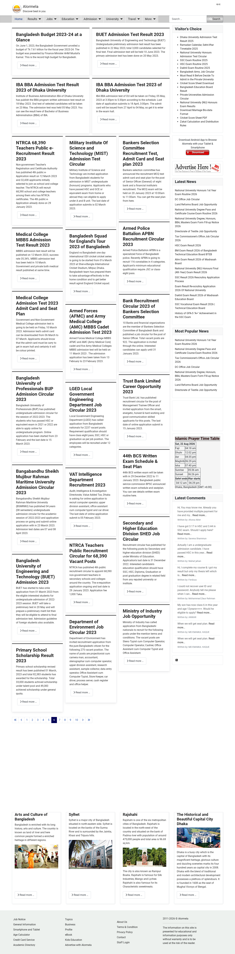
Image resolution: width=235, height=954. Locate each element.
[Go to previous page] (21, 720)
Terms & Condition (127, 927)
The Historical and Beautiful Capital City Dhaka (195, 819)
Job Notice (19, 919)
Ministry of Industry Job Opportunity (142, 613)
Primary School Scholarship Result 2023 (35, 655)
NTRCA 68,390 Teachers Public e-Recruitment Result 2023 (35, 151)
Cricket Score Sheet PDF (193, 117)
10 (76, 719)
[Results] (39, 19)
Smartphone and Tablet (26, 929)
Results (32, 19)
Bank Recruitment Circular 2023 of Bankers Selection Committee (141, 309)
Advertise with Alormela (78, 944)
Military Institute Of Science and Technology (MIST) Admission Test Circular (88, 153)
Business (70, 924)
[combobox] (188, 19)
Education (68, 19)
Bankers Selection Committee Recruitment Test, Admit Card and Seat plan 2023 (143, 153)
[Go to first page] (15, 720)
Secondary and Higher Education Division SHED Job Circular (141, 531)
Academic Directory (24, 944)
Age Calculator (21, 934)
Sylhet (74, 814)
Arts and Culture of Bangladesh (31, 816)
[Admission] (99, 19)
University (112, 19)
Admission (90, 19)
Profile (68, 929)
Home (19, 19)
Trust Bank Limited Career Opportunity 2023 (142, 386)
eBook (68, 934)
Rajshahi (130, 814)
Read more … (29, 65)
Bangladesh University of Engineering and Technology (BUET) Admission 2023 (35, 571)
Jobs (49, 19)
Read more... (199, 515)
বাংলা (218, 4)
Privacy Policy (125, 932)
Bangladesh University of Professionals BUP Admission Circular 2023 (35, 388)
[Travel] (138, 19)
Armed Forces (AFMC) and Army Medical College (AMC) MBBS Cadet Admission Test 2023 (90, 321)
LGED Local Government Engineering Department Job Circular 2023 (85, 399)
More (148, 19)
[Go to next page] (83, 720)
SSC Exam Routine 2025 (194, 60)
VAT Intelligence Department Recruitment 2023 (87, 480)
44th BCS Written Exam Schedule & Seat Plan (140, 461)
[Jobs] (55, 19)
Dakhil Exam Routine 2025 (195, 67)
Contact (121, 937)
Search (216, 18)
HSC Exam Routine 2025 (194, 64)
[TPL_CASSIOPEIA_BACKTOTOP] (229, 948)
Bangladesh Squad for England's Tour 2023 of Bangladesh (89, 241)
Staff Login (123, 942)
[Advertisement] (91, 771)
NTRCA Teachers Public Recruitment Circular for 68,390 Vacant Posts (88, 553)
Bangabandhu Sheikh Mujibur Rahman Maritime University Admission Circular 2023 (37, 482)
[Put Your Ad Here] (197, 168)
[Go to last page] (89, 720)
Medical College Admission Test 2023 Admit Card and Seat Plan (37, 306)
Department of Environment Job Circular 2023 (86, 627)
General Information (24, 924)
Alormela (30, 6)
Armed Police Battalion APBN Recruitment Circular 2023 (143, 236)
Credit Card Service (24, 939)
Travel (132, 19)
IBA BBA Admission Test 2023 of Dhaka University (129, 87)
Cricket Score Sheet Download (197, 83)
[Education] (76, 19)
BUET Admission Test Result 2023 (130, 34)
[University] (121, 19)
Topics (69, 919)
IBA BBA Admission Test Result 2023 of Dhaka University (47, 87)
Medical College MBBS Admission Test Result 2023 (33, 240)
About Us (122, 921)
